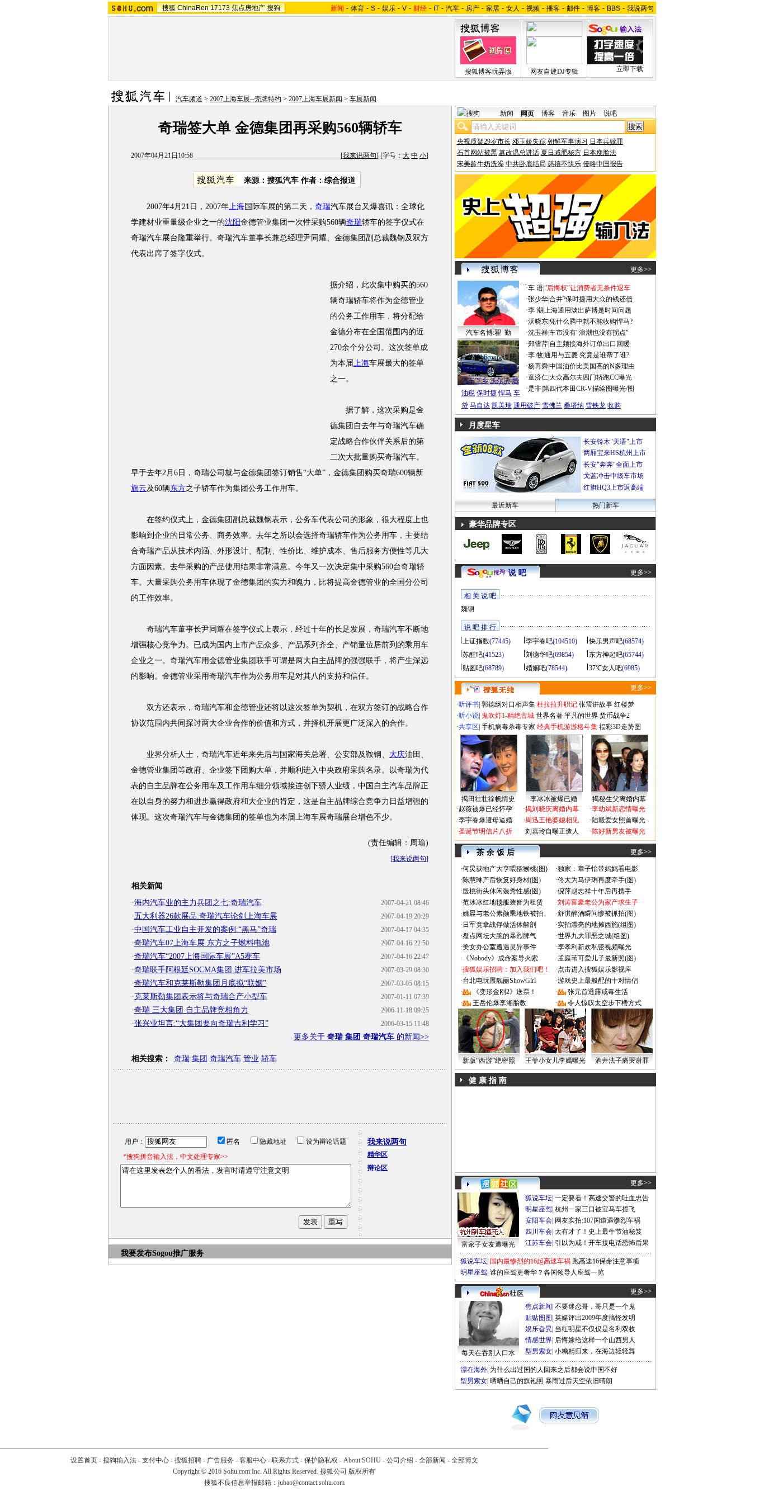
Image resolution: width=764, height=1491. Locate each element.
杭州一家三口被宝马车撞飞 (595, 1209)
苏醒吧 (473, 655)
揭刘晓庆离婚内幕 (552, 809)
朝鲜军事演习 (568, 141)
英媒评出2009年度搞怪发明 (595, 1318)
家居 (492, 8)
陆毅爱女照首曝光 (618, 820)
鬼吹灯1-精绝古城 (508, 716)
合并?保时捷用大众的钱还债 (591, 299)
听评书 (469, 704)
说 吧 (517, 573)
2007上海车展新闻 (315, 99)
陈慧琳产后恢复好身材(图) (502, 880)
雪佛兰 (552, 405)
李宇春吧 (539, 641)
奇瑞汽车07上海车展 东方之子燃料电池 (202, 943)
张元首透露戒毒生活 (598, 992)
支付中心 (155, 1460)
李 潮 (535, 310)
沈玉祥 (538, 333)
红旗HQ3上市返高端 (613, 487)
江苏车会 (538, 1243)
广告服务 (220, 1460)
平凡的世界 (581, 716)
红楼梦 (624, 704)
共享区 (469, 727)
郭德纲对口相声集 (508, 704)
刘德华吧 (539, 655)
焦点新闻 (538, 1306)
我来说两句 (359, 155)
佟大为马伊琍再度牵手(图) (597, 880)
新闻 (506, 113)
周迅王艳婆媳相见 (552, 820)
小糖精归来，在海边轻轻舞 (595, 1351)
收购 (614, 405)
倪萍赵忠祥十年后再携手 (594, 891)
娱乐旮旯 (538, 1329)
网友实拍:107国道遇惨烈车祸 (597, 1220)
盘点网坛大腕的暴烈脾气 (499, 936)
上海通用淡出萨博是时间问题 (587, 310)
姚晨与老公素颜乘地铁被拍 (503, 913)
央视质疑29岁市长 (484, 141)
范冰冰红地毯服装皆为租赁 (503, 902)
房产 (472, 8)
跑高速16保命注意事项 (605, 1261)
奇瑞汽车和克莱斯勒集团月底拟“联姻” (200, 983)
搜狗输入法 (119, 1460)
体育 (357, 8)
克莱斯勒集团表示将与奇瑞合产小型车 (200, 996)
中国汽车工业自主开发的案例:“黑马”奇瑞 (205, 929)
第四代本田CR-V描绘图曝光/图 (588, 388)
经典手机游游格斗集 (567, 727)
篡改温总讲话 (519, 153)
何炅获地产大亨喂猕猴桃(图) (505, 869)
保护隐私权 (321, 1460)
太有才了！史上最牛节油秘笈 (598, 1232)
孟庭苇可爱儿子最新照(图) (597, 958)
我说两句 (640, 8)
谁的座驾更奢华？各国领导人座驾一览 (547, 1272)
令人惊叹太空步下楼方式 (605, 1003)
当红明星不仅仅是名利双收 (595, 1329)
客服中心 (252, 1460)
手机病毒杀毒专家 (508, 727)
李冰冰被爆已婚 (553, 799)
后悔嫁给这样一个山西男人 (595, 1340)
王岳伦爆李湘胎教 (499, 1003)
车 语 (535, 288)
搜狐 (169, 8)
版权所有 (361, 1471)
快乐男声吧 (605, 641)
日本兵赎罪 (606, 141)
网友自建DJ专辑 (554, 71)
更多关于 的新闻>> (361, 1037)
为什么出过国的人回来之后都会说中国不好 (553, 1370)
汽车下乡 (474, 381)
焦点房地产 (248, 8)
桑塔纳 (574, 405)
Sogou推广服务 (178, 1253)
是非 (534, 388)
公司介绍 (399, 1460)
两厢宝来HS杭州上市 (614, 453)
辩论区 (377, 1168)
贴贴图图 (538, 1318)
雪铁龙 (596, 405)
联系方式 (285, 1460)
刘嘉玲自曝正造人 (552, 831)
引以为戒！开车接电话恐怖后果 (602, 1243)
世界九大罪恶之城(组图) (593, 936)
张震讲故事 (595, 704)
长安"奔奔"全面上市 (613, 464)
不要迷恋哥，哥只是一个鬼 (595, 1306)
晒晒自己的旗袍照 (517, 1381)
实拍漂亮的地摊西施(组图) (597, 925)
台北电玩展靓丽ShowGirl (499, 980)
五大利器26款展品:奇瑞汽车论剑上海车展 (205, 916)
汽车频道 (189, 99)
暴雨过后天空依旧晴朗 (578, 1381)
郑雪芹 (538, 344)
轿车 (269, 1058)
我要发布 (136, 1253)
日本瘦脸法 (599, 153)
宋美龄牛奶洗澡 (480, 164)
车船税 (507, 368)
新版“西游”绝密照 (489, 1060)
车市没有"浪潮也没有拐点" (589, 333)
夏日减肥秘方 (561, 153)
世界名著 (549, 716)
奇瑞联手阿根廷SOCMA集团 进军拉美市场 (207, 969)
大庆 (397, 754)
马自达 (480, 405)
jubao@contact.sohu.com (311, 1483)
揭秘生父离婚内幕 (619, 799)
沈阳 (232, 222)
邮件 (573, 8)
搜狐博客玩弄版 (488, 71)
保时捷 (487, 393)
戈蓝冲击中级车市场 (613, 476)
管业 (251, 1058)
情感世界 (538, 1340)
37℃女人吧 (605, 668)
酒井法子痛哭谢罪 (622, 1060)
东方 (178, 488)
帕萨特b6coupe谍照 (488, 357)
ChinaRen (193, 8)
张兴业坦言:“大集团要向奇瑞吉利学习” (201, 1023)
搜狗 (273, 8)
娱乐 (388, 8)
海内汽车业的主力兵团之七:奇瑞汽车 (198, 902)
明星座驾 (538, 1209)
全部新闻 (432, 1460)
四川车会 (538, 1232)
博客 (593, 8)
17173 (220, 8)
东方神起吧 (605, 655)
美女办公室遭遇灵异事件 (499, 947)
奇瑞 (323, 206)
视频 (533, 8)
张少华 (538, 299)
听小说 (469, 716)
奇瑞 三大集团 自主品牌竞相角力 (191, 1010)
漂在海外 (473, 1370)
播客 (553, 8)
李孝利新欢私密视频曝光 (594, 947)
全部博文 (464, 1460)
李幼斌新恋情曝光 (618, 809)
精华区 (377, 1154)
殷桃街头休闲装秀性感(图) (502, 891)
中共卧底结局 (526, 164)
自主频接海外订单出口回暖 (589, 344)
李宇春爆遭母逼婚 (485, 820)
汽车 (452, 8)
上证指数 (476, 641)
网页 (527, 113)
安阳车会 (538, 1220)
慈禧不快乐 (564, 164)
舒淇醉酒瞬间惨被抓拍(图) (597, 913)
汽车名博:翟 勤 (488, 333)
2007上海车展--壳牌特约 (245, 99)
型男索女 (538, 1351)
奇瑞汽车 (225, 1058)
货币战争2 (615, 716)
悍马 (505, 393)
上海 (236, 206)
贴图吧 (473, 668)
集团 (199, 1058)
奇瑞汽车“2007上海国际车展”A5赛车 (197, 956)
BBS (613, 8)
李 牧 (535, 355)
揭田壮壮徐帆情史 (488, 799)
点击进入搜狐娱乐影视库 (594, 969)
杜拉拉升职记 (557, 704)
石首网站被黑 (477, 153)
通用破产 (526, 405)
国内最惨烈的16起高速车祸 (530, 1261)
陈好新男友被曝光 (618, 831)
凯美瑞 (502, 405)
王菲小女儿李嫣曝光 (555, 1060)
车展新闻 (363, 99)
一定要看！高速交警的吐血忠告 (602, 1198)
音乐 (569, 113)
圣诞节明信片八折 (485, 831)
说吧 (610, 113)
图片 (589, 113)
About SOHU (362, 1460)
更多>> (641, 269)
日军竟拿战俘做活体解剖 (499, 925)
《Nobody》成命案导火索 (500, 958)
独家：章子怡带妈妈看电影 (598, 869)
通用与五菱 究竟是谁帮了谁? (586, 355)
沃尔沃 (500, 381)
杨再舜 (538, 366)
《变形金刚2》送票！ (504, 992)
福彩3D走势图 (620, 727)
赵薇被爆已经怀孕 (485, 809)
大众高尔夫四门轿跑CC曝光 (590, 377)
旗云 (139, 488)
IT (436, 8)
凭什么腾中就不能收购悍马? (591, 321)
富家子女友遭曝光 (488, 1244)
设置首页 (83, 1460)
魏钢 (467, 609)
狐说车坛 (538, 1198)
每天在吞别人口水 (488, 1353)
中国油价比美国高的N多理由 (592, 366)
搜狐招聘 (188, 1460)
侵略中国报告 (603, 164)
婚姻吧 (536, 668)
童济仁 (538, 377)
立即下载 (629, 69)
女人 (513, 8)
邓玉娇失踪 (529, 141)
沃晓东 (538, 321)
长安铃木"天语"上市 (613, 442)
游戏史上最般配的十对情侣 (598, 980)
